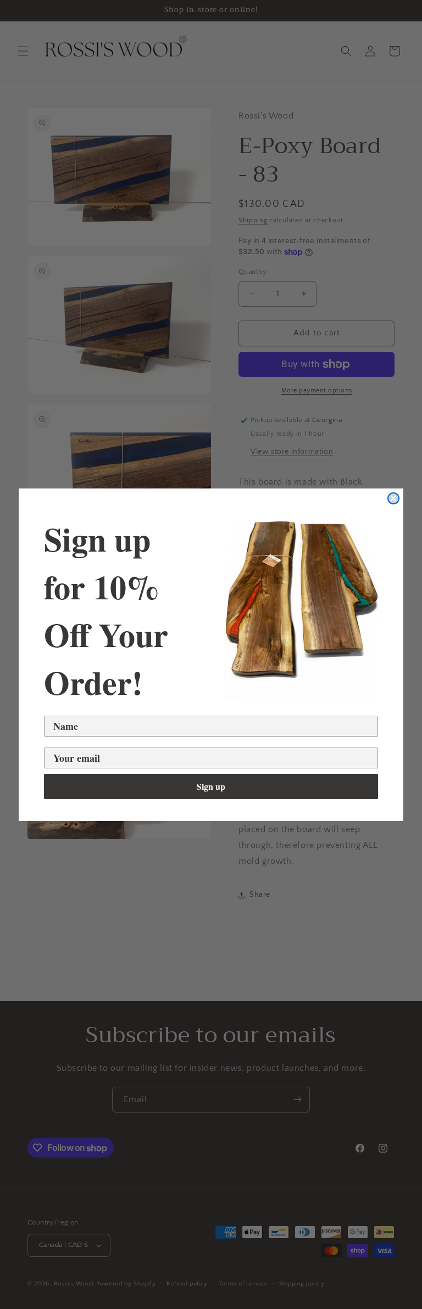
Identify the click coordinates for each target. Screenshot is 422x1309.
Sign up (211, 786)
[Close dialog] (393, 498)
